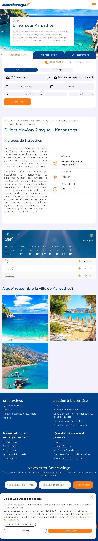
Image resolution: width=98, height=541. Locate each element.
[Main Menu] (93, 5)
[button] (9, 250)
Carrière (7, 410)
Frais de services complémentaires (71, 454)
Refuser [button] (25, 531)
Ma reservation (11, 446)
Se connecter (83, 485)
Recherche (17, 102)
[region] (49, 33)
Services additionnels (14, 454)
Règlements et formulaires (67, 458)
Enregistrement (11, 450)
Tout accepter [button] (70, 531)
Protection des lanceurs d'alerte (70, 425)
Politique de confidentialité (68, 421)
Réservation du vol (13, 442)
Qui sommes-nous (13, 405)
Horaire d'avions (62, 446)
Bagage (57, 442)
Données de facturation (81, 62)
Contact (57, 405)
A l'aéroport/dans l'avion (66, 450)
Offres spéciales (11, 458)
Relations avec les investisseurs (19, 414)
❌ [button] (91, 496)
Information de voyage (65, 410)
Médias (7, 418)
